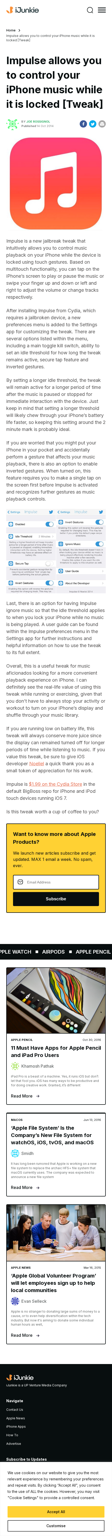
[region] (56, 1499)
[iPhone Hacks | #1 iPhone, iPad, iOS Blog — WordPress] (22, 10)
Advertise (13, 1444)
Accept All (56, 1512)
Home (11, 30)
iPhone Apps (16, 1426)
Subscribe (56, 899)
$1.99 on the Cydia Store (55, 784)
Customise (56, 1526)
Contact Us (14, 1410)
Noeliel (36, 763)
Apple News (15, 1418)
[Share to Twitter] (92, 124)
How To (12, 1435)
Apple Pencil (88, 952)
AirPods (49, 952)
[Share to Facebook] (83, 124)
